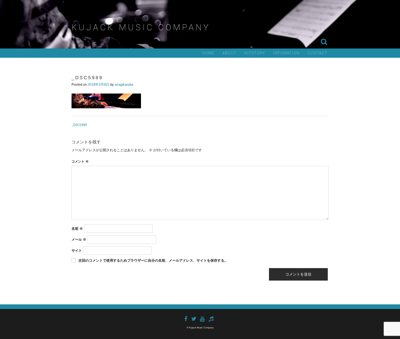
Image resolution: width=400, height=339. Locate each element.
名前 (77, 228)
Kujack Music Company (141, 27)
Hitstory (254, 53)
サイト (77, 250)
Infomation (286, 53)
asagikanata (124, 84)
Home (208, 53)
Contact (317, 53)
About (229, 53)
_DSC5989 (79, 125)
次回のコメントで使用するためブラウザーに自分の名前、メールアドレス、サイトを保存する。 (153, 260)
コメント (80, 161)
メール (79, 239)
